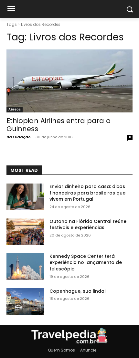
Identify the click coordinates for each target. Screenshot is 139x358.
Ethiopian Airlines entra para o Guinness (58, 124)
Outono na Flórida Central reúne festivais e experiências (87, 224)
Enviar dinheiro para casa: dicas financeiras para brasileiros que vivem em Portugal (87, 192)
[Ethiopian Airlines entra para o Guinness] (69, 80)
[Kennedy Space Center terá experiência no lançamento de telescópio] (25, 266)
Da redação (18, 137)
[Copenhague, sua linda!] (25, 301)
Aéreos (14, 109)
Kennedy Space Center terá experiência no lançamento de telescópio (85, 262)
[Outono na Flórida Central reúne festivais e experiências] (25, 231)
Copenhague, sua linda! (77, 291)
